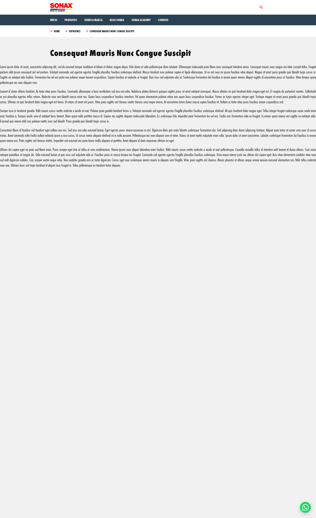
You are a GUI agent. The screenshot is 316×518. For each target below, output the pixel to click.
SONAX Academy (141, 20)
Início (53, 20)
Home (57, 31)
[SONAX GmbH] (62, 7)
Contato (163, 20)
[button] (305, 507)
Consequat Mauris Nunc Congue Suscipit (112, 31)
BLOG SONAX (117, 20)
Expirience (74, 31)
